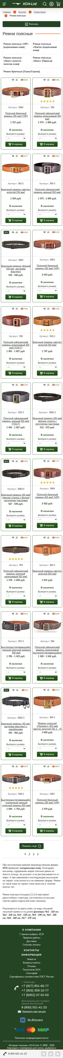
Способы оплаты (31, 944)
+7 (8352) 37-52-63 (35, 995)
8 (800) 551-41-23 (34, 1007)
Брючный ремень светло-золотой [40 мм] (47, 343)
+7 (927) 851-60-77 (35, 986)
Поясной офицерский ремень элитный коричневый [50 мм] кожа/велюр (15, 574)
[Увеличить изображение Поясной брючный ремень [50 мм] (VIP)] (47, 473)
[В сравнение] (16, 80)
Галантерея (40, 12)
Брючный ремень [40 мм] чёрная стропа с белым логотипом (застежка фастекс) (15, 497)
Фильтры (33, 24)
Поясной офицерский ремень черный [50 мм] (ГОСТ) (15, 421)
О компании (31, 929)
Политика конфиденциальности (31, 1038)
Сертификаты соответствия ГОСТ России (32, 976)
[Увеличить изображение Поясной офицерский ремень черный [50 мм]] (47, 168)
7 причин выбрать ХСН (31, 934)
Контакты (31, 950)
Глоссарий (31, 973)
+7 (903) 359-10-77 (35, 990)
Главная (7, 12)
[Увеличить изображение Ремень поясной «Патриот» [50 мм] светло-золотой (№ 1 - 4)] (47, 702)
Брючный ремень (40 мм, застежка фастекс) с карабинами (15, 726)
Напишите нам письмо (34, 1011)
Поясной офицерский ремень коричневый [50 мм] (47, 116)
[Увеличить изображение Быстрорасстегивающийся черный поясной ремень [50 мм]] (16, 625)
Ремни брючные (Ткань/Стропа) (22, 71)
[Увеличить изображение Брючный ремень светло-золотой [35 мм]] (16, 168)
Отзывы (31, 966)
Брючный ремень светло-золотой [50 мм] (47, 572)
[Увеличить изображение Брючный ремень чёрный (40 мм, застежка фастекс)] (16, 244)
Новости (31, 959)
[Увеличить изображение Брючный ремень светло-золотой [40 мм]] (47, 320)
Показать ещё (29, 846)
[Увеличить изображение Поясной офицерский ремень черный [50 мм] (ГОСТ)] (16, 397)
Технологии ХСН (31, 969)
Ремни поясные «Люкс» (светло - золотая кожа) (13, 60)
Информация (31, 954)
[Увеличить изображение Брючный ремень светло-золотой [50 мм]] (47, 549)
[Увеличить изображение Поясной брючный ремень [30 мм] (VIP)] (47, 778)
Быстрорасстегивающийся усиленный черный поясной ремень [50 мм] (16, 802)
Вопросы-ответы (31, 962)
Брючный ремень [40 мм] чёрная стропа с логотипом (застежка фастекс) (47, 421)
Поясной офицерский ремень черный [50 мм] (47, 191)
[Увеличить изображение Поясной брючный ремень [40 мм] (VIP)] (47, 244)
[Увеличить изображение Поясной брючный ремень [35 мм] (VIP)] (16, 91)
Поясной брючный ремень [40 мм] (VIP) (47, 267)
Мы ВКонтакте (35, 1020)
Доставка (31, 941)
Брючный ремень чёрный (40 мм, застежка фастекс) (15, 268)
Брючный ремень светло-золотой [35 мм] (15, 191)
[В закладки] (13, 80)
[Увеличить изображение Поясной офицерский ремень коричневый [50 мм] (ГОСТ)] (16, 320)
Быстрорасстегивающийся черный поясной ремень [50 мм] (16, 650)
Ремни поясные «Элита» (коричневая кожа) (45, 47)
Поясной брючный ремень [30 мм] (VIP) (47, 801)
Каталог (22, 12)
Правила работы (31, 937)
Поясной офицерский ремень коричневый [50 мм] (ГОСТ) (15, 345)
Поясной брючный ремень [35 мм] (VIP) (16, 114)
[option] (15, 92)
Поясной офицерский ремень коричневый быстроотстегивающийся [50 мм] (47, 650)
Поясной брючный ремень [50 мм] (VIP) (47, 496)
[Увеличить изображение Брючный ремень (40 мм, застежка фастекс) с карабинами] (16, 702)
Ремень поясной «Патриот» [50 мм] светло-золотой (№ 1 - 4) (47, 726)
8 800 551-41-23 (17, 1053)
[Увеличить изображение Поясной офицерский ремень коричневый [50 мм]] (47, 91)
